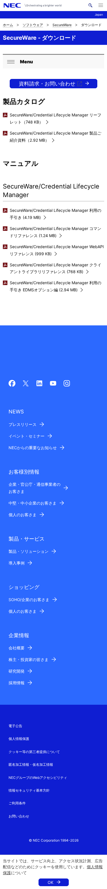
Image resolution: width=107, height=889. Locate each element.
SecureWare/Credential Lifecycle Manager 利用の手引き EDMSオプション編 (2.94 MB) (55, 286)
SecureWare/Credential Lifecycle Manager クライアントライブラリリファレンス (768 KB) (55, 268)
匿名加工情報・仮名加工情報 (31, 764)
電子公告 (15, 726)
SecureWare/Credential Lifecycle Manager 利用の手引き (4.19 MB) (55, 214)
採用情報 (17, 682)
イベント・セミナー (27, 436)
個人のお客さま (23, 514)
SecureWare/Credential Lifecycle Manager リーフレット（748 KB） (55, 118)
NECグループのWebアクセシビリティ (38, 777)
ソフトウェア (33, 25)
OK (50, 882)
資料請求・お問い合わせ (47, 84)
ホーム (8, 25)
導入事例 (17, 562)
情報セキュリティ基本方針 (29, 790)
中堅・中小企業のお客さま (32, 503)
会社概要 (17, 647)
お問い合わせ (19, 816)
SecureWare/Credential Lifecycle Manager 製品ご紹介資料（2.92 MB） (55, 137)
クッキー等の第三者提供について (34, 752)
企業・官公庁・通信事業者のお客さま (34, 488)
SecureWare (62, 25)
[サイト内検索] (90, 5)
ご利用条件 (17, 803)
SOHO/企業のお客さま (29, 599)
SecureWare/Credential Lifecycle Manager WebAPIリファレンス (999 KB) (57, 250)
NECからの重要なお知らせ (33, 447)
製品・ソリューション (29, 551)
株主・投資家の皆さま (29, 659)
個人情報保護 (19, 739)
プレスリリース (23, 424)
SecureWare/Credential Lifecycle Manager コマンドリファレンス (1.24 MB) (55, 232)
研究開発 (17, 671)
